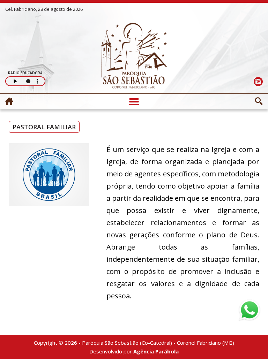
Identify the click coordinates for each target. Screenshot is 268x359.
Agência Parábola (156, 351)
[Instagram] (258, 81)
